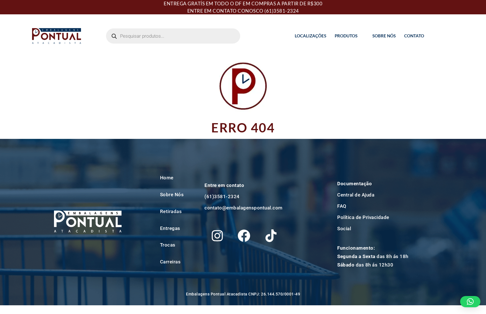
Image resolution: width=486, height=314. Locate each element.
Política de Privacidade (363, 217)
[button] (470, 301)
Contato (414, 35)
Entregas (170, 228)
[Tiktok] (271, 236)
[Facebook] (244, 236)
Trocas (168, 245)
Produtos (346, 35)
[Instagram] (217, 236)
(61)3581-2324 (281, 11)
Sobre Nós (384, 35)
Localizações (310, 35)
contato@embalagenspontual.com (243, 208)
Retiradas (171, 211)
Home (167, 177)
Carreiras (170, 262)
